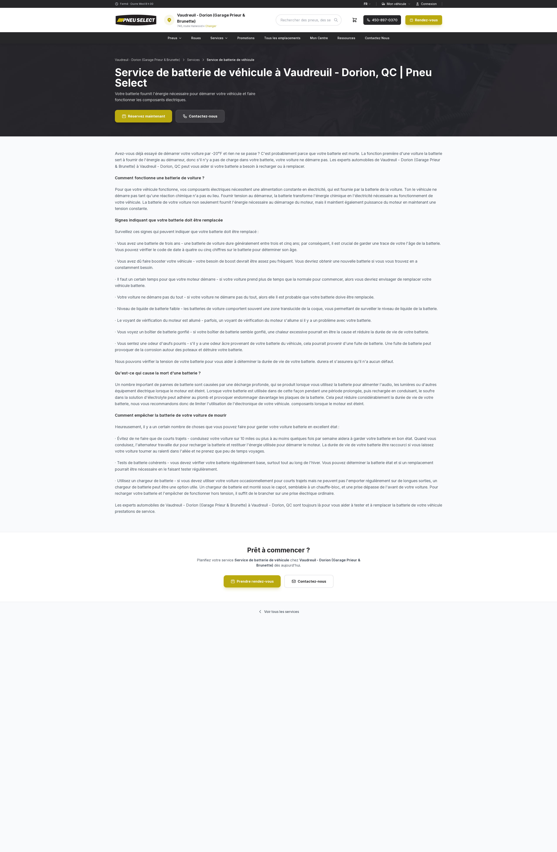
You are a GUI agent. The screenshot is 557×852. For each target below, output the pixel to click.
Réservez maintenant (146, 116)
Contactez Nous (377, 38)
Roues (196, 38)
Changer (210, 26)
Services (216, 38)
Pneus (172, 38)
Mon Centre (319, 38)
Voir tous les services (281, 611)
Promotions (246, 38)
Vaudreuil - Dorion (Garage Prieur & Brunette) (147, 60)
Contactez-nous (203, 116)
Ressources (346, 38)
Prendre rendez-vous (255, 581)
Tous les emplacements (282, 38)
